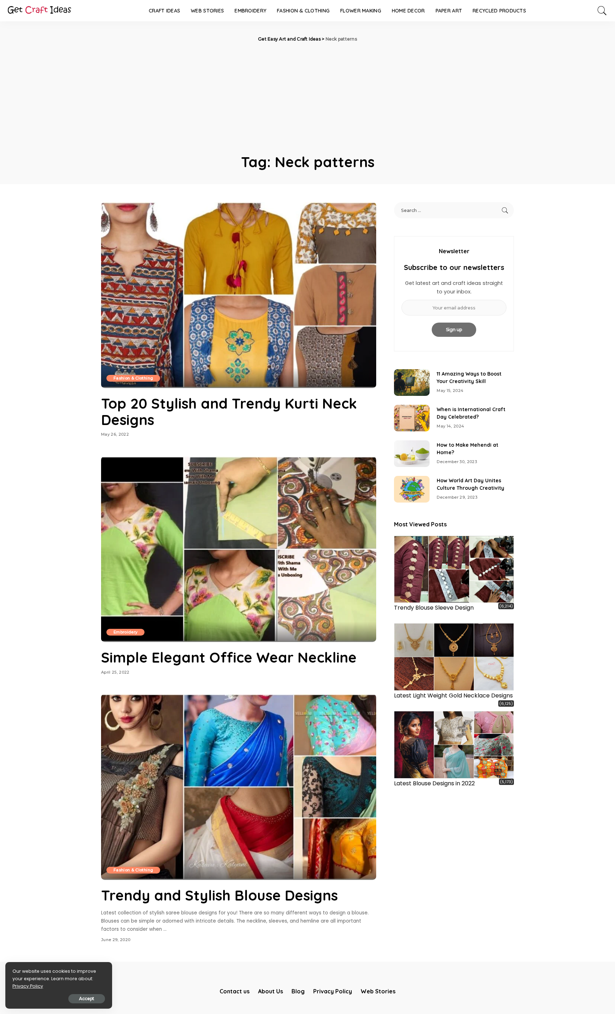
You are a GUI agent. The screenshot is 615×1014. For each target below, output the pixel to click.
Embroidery (125, 632)
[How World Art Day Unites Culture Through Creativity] (412, 489)
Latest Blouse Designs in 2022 (434, 783)
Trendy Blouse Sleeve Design (434, 608)
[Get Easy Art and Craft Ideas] (39, 10)
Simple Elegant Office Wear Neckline (229, 657)
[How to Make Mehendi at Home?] (412, 453)
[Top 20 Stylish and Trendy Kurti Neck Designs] (238, 295)
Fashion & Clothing (133, 378)
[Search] (602, 10)
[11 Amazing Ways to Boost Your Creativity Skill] (412, 382)
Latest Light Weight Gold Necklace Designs (453, 695)
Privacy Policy (27, 986)
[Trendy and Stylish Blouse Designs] (238, 787)
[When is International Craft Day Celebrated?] (412, 418)
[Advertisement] (307, 96)
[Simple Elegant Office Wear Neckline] (238, 549)
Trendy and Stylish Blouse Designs (219, 895)
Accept (86, 998)
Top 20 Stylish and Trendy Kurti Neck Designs (229, 411)
